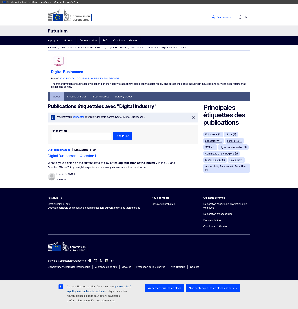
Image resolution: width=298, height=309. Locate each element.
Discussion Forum (77, 96)
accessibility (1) (213, 140)
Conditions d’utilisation (125, 40)
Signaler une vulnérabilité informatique (69, 266)
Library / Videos (124, 96)
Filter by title (59, 130)
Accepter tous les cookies (164, 288)
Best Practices (101, 96)
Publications (137, 47)
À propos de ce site (106, 266)
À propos (53, 40)
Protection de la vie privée (150, 266)
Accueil (57, 96)
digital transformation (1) (233, 147)
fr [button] (245, 17)
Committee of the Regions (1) (221, 153)
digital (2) (231, 134)
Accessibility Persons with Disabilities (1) (226, 168)
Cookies (126, 266)
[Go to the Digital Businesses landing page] (59, 68)
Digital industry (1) (215, 159)
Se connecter (224, 17)
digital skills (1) (234, 140)
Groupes (69, 40)
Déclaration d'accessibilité (218, 213)
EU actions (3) (213, 134)
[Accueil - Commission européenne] (73, 15)
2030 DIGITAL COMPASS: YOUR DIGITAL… (82, 47)
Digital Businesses (117, 47)
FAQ (105, 40)
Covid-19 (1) (236, 159)
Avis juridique (177, 266)
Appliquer (122, 136)
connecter (78, 116)
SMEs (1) (210, 147)
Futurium (58, 31)
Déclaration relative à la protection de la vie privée (225, 205)
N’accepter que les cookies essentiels (213, 288)
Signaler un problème (163, 203)
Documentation (88, 40)
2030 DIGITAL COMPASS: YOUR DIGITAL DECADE (89, 78)
